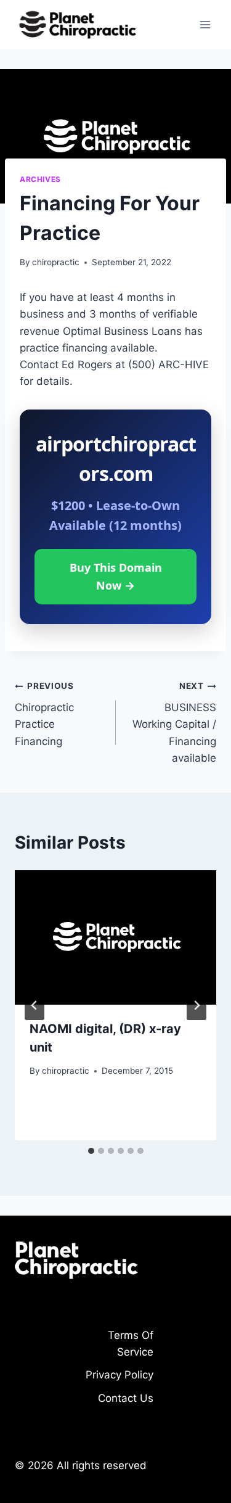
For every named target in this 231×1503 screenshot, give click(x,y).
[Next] (196, 1005)
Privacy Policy (119, 1375)
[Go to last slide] (34, 1005)
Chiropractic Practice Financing (44, 714)
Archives (40, 179)
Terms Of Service (130, 1343)
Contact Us (125, 1398)
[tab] (91, 1151)
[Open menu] (204, 24)
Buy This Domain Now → (116, 576)
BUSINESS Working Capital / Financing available (174, 722)
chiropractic (55, 262)
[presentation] (115, 937)
